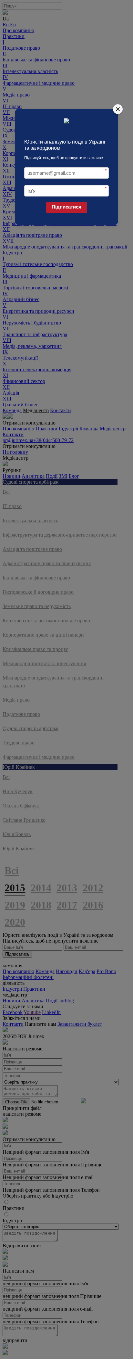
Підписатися (66, 207)
